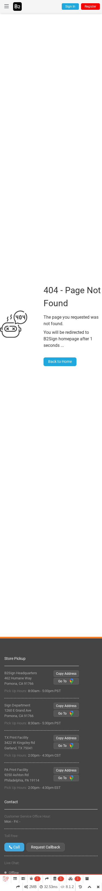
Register (90, 6)
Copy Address (66, 674)
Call (16, 847)
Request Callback (45, 847)
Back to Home (60, 361)
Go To (62, 681)
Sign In (70, 6)
